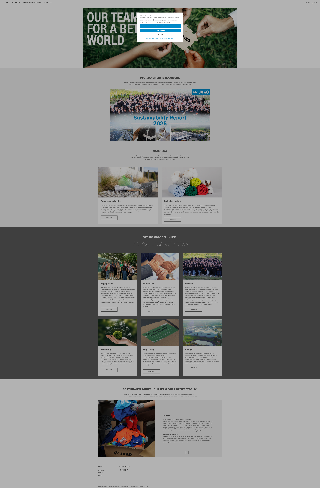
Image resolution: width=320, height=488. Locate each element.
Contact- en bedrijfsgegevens (166, 38)
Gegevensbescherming (152, 38)
